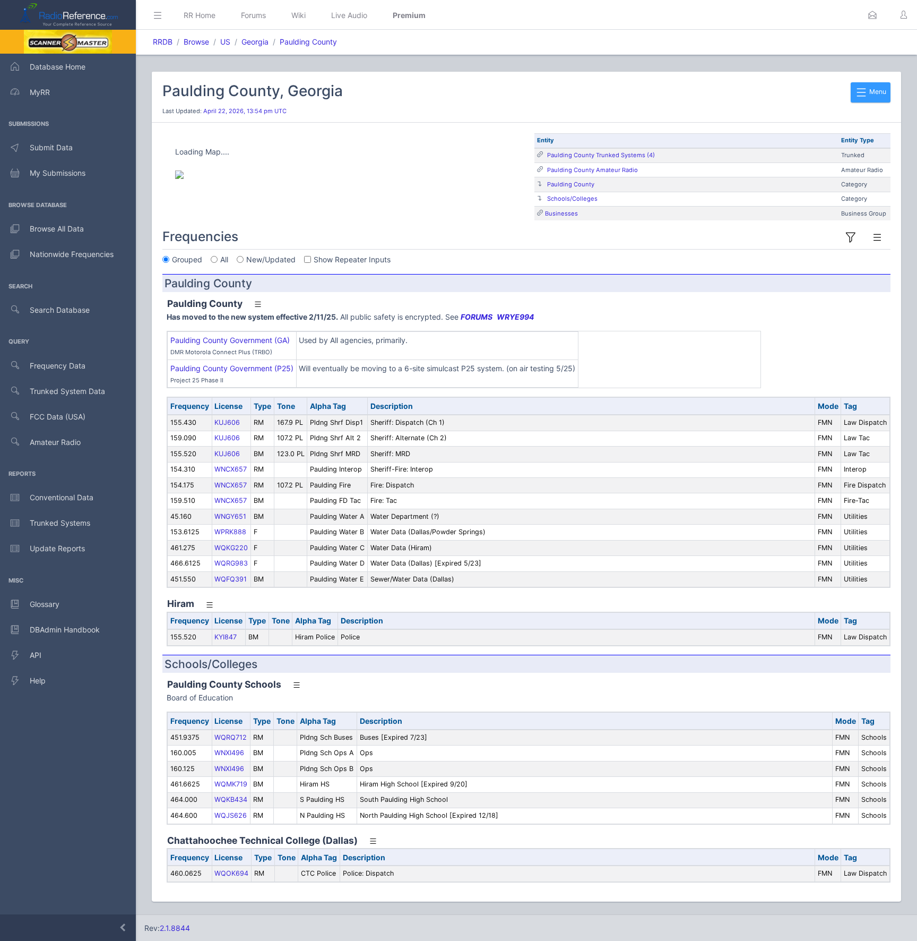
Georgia (255, 41)
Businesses (561, 213)
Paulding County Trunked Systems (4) (601, 155)
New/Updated (271, 259)
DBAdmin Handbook (65, 629)
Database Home (57, 66)
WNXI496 (229, 753)
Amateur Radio (55, 442)
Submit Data (51, 147)
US (225, 41)
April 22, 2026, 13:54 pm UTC (245, 111)
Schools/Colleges (572, 198)
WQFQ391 (230, 579)
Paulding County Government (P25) (231, 368)
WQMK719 (230, 784)
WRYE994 (515, 316)
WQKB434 (230, 799)
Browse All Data (57, 228)
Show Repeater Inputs (352, 259)
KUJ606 (227, 422)
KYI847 (225, 637)
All (224, 259)
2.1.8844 (175, 928)
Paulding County (308, 41)
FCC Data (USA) (57, 416)
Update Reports (57, 548)
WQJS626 (230, 815)
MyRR (40, 92)
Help (38, 680)
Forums (253, 15)
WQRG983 (231, 563)
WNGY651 (230, 516)
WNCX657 (230, 469)
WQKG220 (231, 548)
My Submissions (57, 172)
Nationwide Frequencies (72, 254)
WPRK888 (230, 532)
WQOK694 (231, 873)
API (35, 655)
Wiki (298, 15)
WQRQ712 (230, 737)
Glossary (44, 604)
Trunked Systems (60, 522)
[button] (872, 15)
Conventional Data (61, 497)
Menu (877, 92)
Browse (196, 41)
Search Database (60, 309)
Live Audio (349, 15)
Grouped (187, 259)
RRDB (162, 41)
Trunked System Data (67, 391)
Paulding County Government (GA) (230, 340)
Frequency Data (57, 365)
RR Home (199, 15)
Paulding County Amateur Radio (592, 170)
